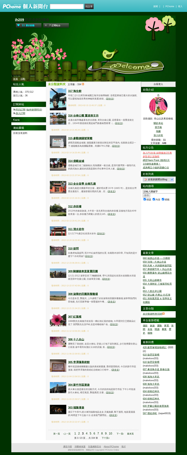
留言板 (158, 127)
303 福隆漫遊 (76, 407)
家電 (166, 325)
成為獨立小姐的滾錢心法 (156, 167)
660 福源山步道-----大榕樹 (156, 258)
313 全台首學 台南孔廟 (82, 183)
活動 (22, 78)
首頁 (15, 78)
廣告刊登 (67, 446)
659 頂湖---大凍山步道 (154, 261)
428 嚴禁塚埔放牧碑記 (154, 347)
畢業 (164, 329)
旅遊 (152, 325)
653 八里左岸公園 (152, 291)
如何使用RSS (34, 109)
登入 (180, 6)
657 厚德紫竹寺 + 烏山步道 (157, 269)
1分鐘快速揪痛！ (152, 163)
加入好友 (158, 135)
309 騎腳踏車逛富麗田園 (83, 271)
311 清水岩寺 (76, 229)
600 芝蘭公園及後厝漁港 (156, 406)
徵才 (123, 446)
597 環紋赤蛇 (150, 413)
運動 (159, 325)
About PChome (111, 446)
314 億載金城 (76, 160)
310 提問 (73, 248)
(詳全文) (110, 98)
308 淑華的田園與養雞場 (83, 293)
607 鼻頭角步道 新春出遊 (156, 369)
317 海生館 (74, 91)
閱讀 (157, 329)
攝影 (145, 325)
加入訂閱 (20, 113)
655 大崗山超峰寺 (152, 280)
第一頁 (56, 433)
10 (110, 433)
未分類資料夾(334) (152, 313)
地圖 (158, 131)
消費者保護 (80, 446)
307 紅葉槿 (74, 316)
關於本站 (158, 123)
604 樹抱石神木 (151, 391)
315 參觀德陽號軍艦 (80, 138)
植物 (150, 333)
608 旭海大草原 (151, 376)
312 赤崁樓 (74, 206)
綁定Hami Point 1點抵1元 (156, 160)
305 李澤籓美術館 (79, 362)
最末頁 (130, 433)
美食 (150, 329)
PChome (169, 6)
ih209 (19, 20)
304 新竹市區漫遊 (79, 384)
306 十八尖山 (76, 339)
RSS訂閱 (20, 109)
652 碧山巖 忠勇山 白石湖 (156, 294)
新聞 (155, 6)
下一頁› (120, 433)
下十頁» (105, 438)
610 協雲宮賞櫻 (151, 354)
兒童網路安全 (94, 446)
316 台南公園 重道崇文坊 (83, 115)
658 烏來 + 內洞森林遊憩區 (157, 265)
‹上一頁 (66, 433)
